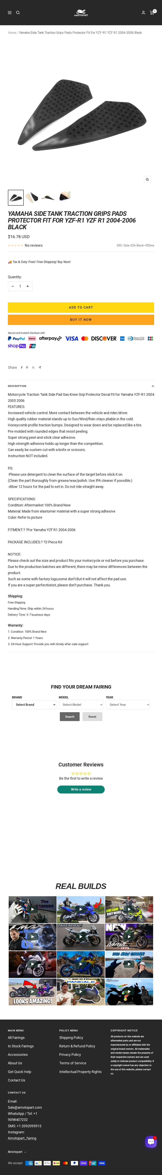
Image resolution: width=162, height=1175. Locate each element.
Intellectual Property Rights (80, 1072)
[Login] (143, 12)
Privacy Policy (70, 1054)
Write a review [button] (81, 789)
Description (17, 385)
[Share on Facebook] (22, 367)
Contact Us (16, 1080)
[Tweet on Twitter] (33, 367)
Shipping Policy (71, 1038)
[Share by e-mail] (40, 367)
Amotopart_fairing (22, 1138)
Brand (17, 697)
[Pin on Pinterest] (27, 367)
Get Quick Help (19, 1072)
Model (64, 697)
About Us (15, 1063)
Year (109, 697)
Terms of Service (72, 1063)
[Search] (18, 12)
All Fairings (16, 1038)
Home (12, 33)
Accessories (18, 1054)
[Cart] (152, 13)
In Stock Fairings (21, 1046)
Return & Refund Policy (77, 1046)
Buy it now (81, 320)
